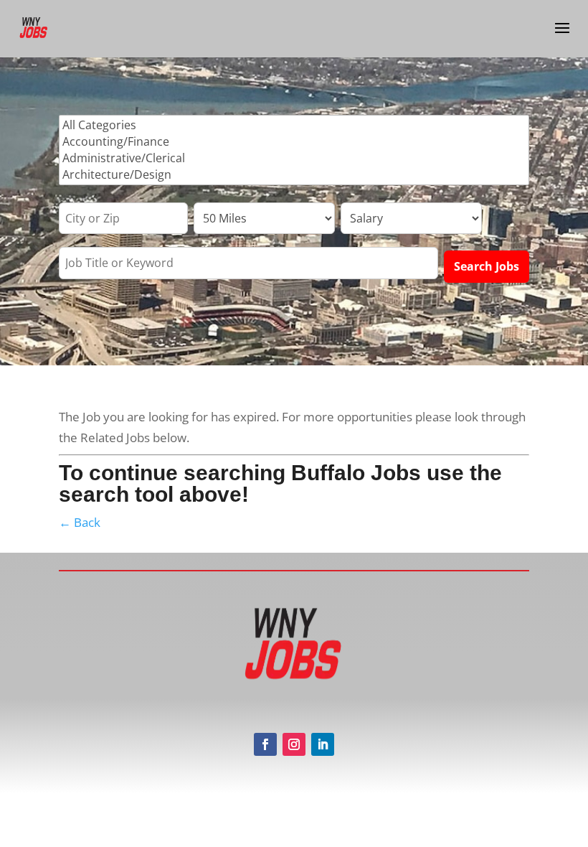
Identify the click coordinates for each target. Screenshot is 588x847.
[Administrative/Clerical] (294, 158)
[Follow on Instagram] (294, 744)
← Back (79, 522)
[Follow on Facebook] (265, 744)
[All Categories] (294, 125)
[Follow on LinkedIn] (322, 744)
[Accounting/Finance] (294, 142)
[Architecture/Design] (294, 175)
